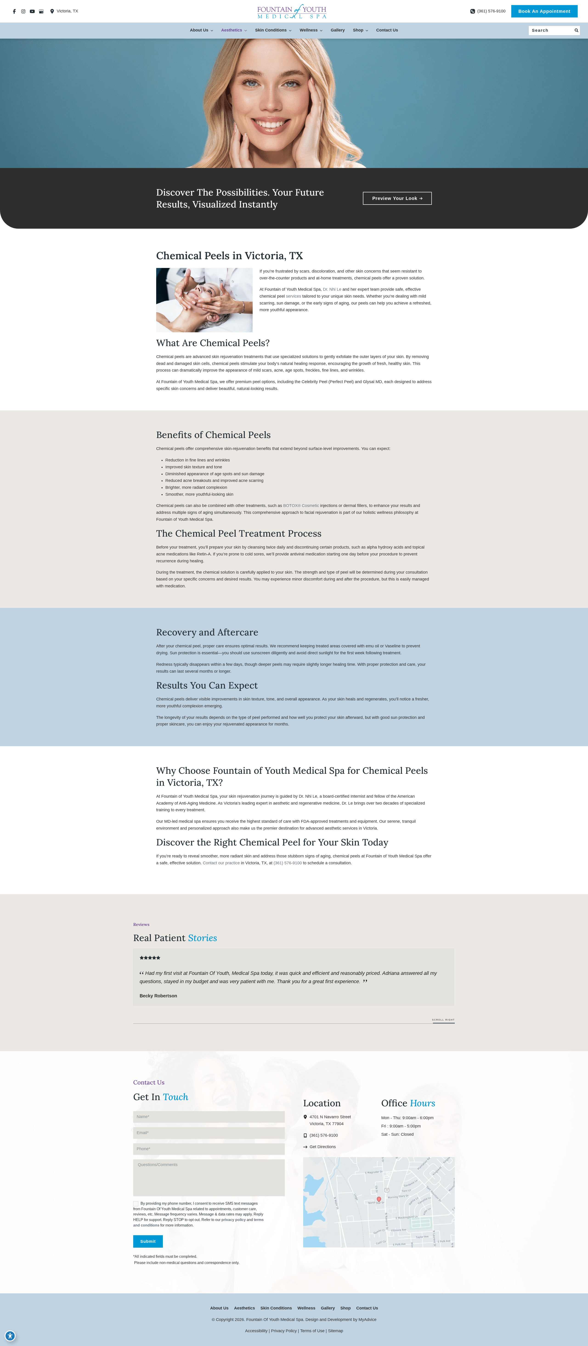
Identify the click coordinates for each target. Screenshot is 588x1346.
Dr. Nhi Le (332, 289)
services (293, 296)
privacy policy (233, 1220)
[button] (544, 11)
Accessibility (256, 1331)
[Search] (577, 30)
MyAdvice (366, 1319)
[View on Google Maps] (379, 1202)
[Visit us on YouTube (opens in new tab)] (32, 11)
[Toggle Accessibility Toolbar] (10, 1335)
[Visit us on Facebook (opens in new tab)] (14, 11)
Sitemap (335, 1331)
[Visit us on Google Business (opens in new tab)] (41, 11)
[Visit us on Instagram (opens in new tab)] (23, 11)
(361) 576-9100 (288, 863)
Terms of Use (312, 1331)
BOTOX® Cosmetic (301, 505)
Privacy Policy (284, 1331)
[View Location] (53, 11)
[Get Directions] (319, 1147)
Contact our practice (221, 863)
